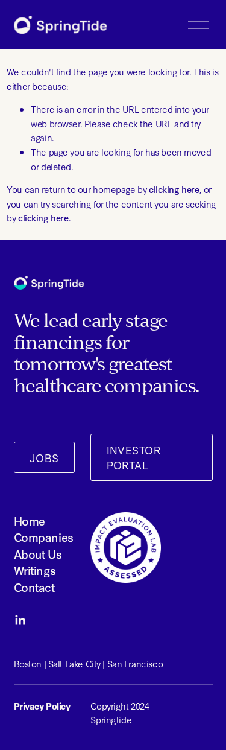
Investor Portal (134, 457)
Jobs (44, 457)
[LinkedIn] (20, 620)
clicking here (174, 189)
